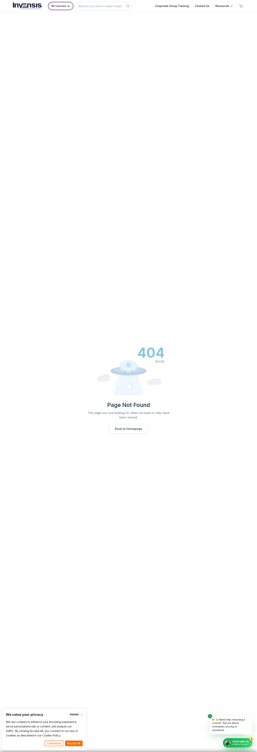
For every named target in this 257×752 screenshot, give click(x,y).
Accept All (73, 743)
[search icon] (128, 6)
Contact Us (202, 6)
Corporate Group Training (172, 6)
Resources (222, 6)
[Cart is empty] (241, 6)
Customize (54, 743)
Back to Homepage (128, 429)
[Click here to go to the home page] (28, 6)
